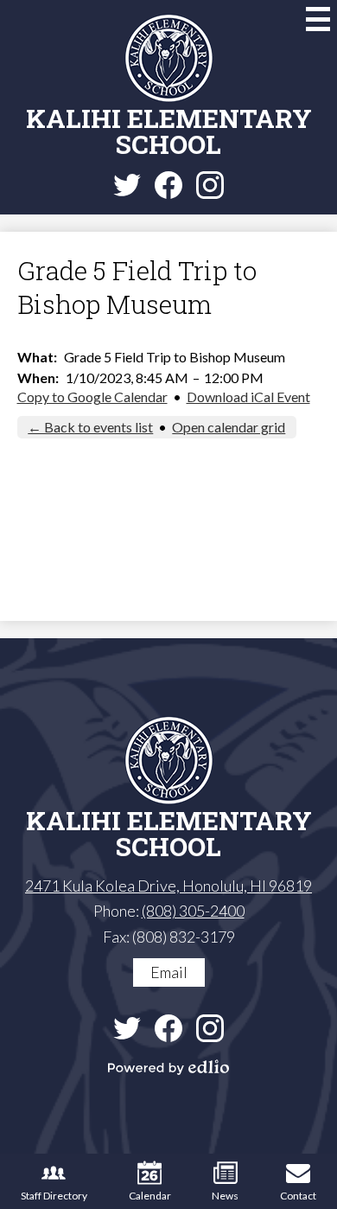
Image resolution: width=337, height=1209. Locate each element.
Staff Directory (54, 1195)
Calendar (150, 1195)
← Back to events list (90, 427)
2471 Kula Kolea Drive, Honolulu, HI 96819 (168, 885)
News (225, 1195)
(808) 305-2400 (193, 910)
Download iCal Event (248, 396)
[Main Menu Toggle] (318, 19)
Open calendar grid (228, 427)
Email (169, 972)
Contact (298, 1195)
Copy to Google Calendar (92, 396)
